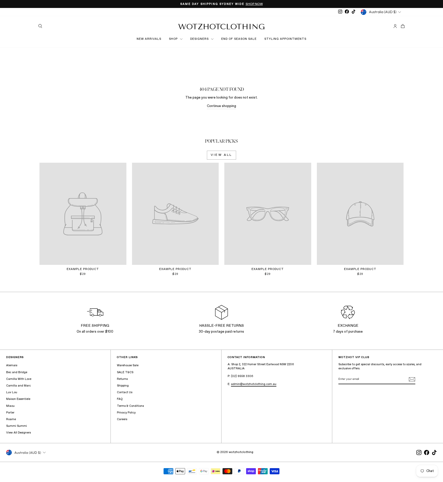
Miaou (10, 406)
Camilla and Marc (18, 386)
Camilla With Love (18, 379)
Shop (174, 39)
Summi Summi (16, 426)
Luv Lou (11, 392)
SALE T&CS (125, 372)
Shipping (123, 386)
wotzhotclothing (221, 26)
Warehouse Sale (127, 365)
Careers (122, 419)
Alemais (11, 365)
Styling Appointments (285, 39)
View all (221, 155)
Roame (11, 419)
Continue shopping (221, 106)
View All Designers (18, 433)
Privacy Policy (126, 412)
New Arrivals (149, 39)
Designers (200, 39)
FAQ (120, 399)
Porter (10, 412)
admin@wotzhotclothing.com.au (253, 384)
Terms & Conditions (130, 406)
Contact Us (124, 392)
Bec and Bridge (16, 372)
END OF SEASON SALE (239, 39)
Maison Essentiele (18, 399)
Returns (122, 379)
